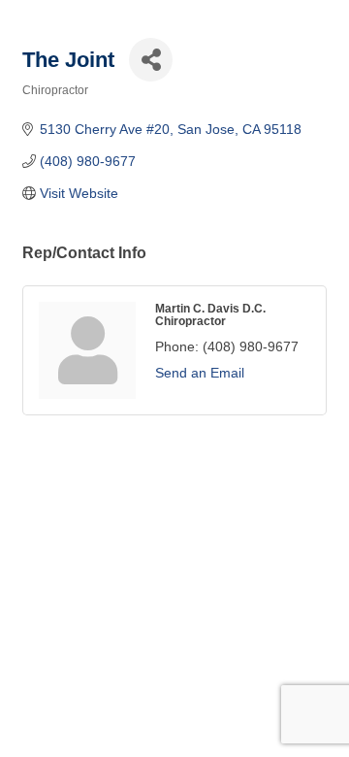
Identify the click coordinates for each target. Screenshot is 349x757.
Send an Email (199, 372)
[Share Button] (151, 60)
